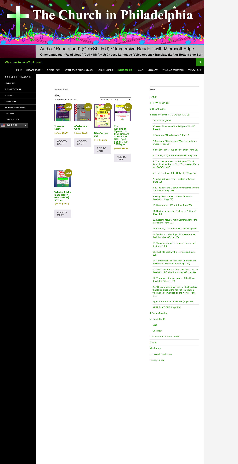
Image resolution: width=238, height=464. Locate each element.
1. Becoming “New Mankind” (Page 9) (171, 135)
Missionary (153, 70)
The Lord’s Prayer (13, 89)
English (11, 125)
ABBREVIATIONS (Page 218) (167, 307)
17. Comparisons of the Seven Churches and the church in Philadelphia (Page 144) (175, 262)
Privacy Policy (195, 70)
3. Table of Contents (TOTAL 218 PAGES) (170, 114)
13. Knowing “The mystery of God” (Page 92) (175, 228)
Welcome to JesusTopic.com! (23, 62)
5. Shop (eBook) (125, 70)
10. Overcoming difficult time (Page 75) (172, 205)
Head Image (10, 83)
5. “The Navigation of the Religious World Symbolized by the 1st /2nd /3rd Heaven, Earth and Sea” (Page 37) (176, 164)
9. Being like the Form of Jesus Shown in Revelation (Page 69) (172, 198)
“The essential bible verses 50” (165, 336)
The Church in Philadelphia (18, 77)
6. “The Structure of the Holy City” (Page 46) (174, 173)
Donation (9, 113)
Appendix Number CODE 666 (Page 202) (173, 301)
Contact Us (10, 101)
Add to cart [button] (62, 142)
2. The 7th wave (53, 70)
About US (9, 95)
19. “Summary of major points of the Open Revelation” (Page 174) (174, 279)
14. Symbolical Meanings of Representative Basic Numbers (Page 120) (174, 236)
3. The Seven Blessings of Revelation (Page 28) (175, 149)
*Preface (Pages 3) (162, 120)
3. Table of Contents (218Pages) (79, 70)
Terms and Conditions (173, 70)
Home (57, 89)
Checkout (157, 330)
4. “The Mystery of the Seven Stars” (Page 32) (175, 155)
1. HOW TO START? (33, 70)
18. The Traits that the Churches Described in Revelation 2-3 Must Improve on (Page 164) (175, 271)
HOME (19, 70)
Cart (155, 324)
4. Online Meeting (105, 70)
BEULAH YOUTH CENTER (15, 107)
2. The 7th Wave (157, 108)
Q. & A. (140, 70)
